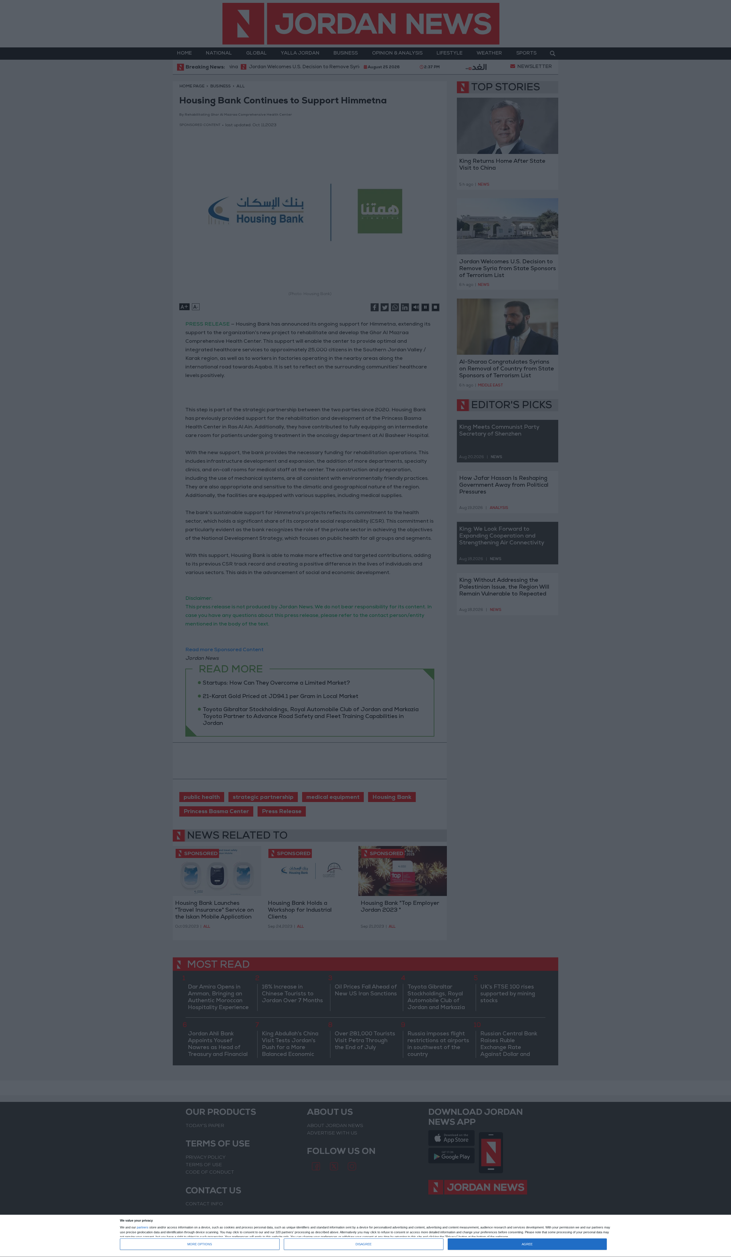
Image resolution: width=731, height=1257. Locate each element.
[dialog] (365, 1236)
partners (142, 1227)
